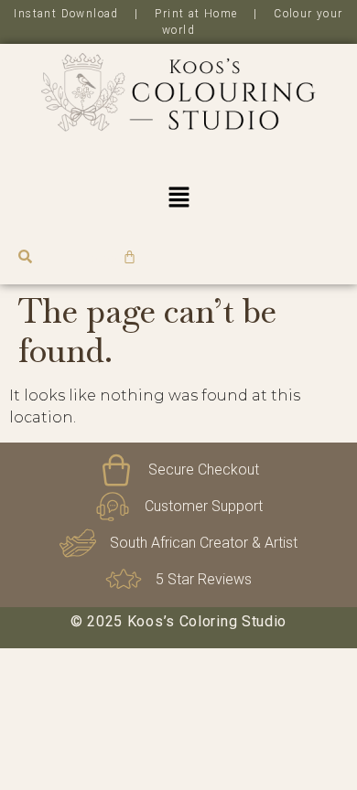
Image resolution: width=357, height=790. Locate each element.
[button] (178, 198)
